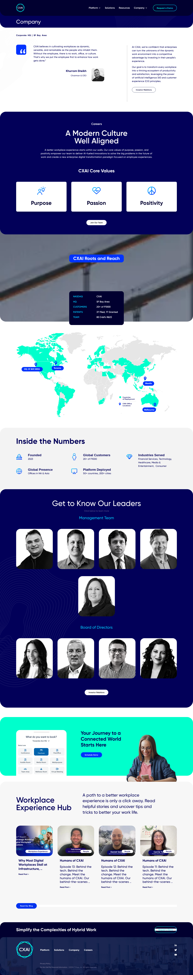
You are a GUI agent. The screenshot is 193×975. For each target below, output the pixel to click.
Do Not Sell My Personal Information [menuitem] (53, 967)
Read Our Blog (26, 906)
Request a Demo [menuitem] (165, 8)
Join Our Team (96, 222)
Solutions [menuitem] (110, 7)
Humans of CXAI (72, 860)
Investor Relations (144, 90)
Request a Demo (165, 930)
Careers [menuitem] (88, 949)
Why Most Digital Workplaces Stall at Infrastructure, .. (33, 864)
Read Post (23, 874)
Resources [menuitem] (124, 7)
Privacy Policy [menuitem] (45, 964)
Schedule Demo (91, 755)
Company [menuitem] (139, 7)
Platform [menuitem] (93, 7)
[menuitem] (175, 945)
